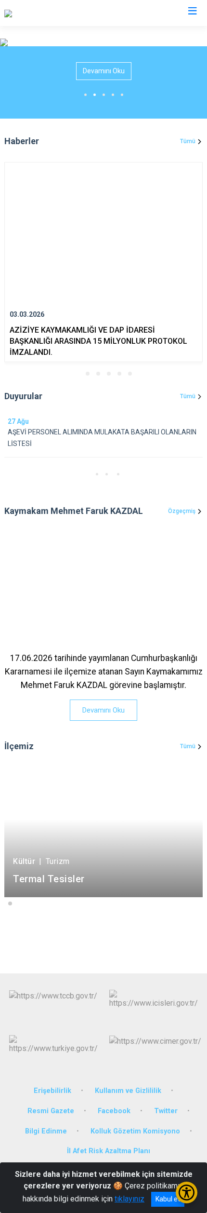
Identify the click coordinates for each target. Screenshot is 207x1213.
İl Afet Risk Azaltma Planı (108, 1151)
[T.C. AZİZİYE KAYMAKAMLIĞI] (53, 13)
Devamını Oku (104, 71)
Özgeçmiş (181, 511)
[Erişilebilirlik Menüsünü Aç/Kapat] (186, 1192)
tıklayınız (129, 1198)
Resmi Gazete (50, 1111)
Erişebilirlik (52, 1091)
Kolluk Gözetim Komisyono (135, 1131)
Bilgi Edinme (46, 1131)
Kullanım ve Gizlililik (128, 1091)
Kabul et (167, 1199)
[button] (77, 374)
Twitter (166, 1111)
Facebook (114, 1111)
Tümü (187, 141)
